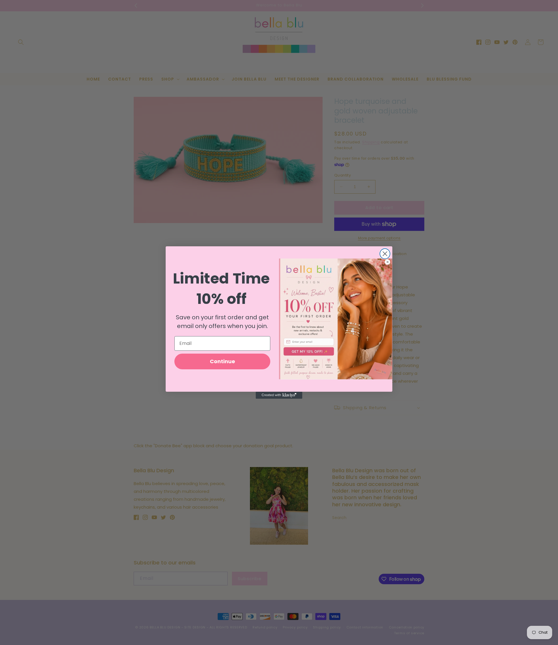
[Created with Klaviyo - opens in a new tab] (279, 395)
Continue (222, 361)
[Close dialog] (385, 254)
